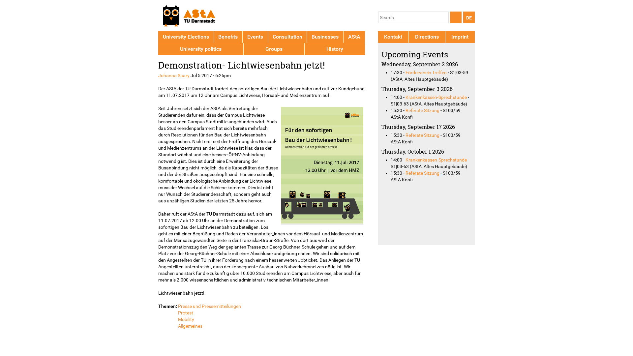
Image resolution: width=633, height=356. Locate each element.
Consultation (287, 37)
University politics (201, 49)
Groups (274, 49)
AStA (354, 37)
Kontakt (393, 37)
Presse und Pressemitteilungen (209, 306)
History (334, 49)
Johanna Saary (174, 75)
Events (255, 37)
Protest (185, 312)
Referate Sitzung (422, 110)
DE (469, 17)
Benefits (228, 37)
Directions (427, 37)
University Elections (186, 37)
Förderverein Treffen (426, 72)
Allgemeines (190, 326)
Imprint (459, 37)
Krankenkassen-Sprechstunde (436, 97)
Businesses (325, 37)
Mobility (186, 319)
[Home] (188, 16)
